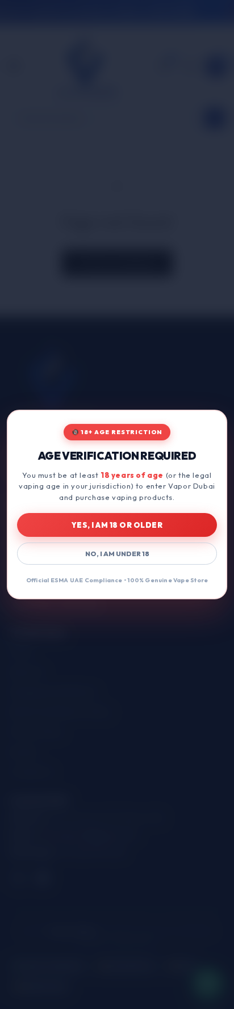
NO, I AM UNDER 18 (117, 553)
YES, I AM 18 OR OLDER (117, 524)
